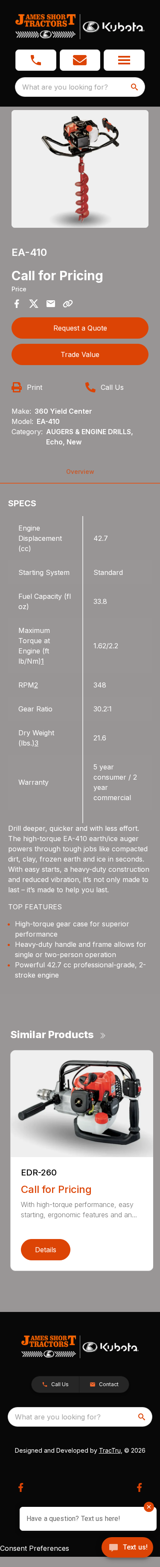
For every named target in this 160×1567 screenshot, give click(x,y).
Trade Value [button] (80, 354)
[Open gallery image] (80, 169)
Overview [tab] (80, 471)
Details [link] (45, 1249)
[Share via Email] (51, 304)
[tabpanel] (80, 170)
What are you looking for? (65, 87)
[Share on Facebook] (17, 304)
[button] (35, 60)
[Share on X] (34, 304)
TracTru (110, 1450)
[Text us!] (127, 1548)
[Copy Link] (68, 304)
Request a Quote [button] (80, 328)
